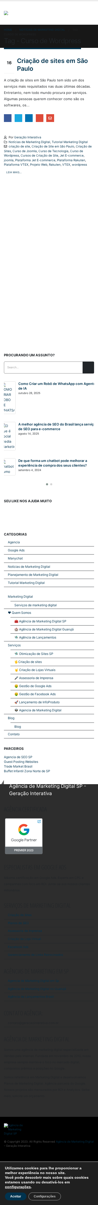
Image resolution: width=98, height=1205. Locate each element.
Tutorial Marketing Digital (70, 142)
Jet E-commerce (72, 155)
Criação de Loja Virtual (24, 939)
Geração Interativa (27, 137)
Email (50, 118)
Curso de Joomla (25, 151)
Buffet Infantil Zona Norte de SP (27, 771)
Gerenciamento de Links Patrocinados (35, 955)
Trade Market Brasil (18, 766)
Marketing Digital (20, 596)
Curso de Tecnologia (53, 151)
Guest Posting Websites (21, 762)
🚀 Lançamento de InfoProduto (37, 702)
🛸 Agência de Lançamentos (35, 637)
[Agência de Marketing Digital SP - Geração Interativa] (32, 13)
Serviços (14, 645)
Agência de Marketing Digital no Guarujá (37, 989)
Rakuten (55, 164)
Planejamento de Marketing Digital (33, 575)
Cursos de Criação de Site (39, 155)
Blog (11, 718)
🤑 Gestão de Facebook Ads (35, 694)
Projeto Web (38, 164)
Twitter (18, 118)
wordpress (79, 164)
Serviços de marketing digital (35, 605)
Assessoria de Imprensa (25, 931)
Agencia (14, 542)
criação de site (19, 146)
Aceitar (15, 1196)
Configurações (45, 1196)
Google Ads (16, 550)
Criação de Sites (20, 915)
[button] (47, 484)
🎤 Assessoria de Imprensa (33, 678)
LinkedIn (29, 118)
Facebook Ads (18, 947)
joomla (9, 160)
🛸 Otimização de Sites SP (33, 654)
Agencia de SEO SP (18, 757)
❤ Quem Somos (19, 613)
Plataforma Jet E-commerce (35, 160)
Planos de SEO (18, 923)
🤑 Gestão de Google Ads (32, 686)
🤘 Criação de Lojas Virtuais (34, 670)
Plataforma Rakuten (71, 160)
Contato (14, 734)
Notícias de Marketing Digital (29, 142)
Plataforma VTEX (16, 164)
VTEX (66, 164)
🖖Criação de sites (28, 662)
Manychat (15, 558)
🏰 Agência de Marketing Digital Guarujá (44, 629)
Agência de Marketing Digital (75, 1141)
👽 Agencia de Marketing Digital (37, 710)
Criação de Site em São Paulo (53, 146)
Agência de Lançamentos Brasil (31, 996)
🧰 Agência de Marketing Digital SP (40, 621)
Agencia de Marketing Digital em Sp (33, 981)
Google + (39, 118)
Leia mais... (14, 172)
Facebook (7, 118)
